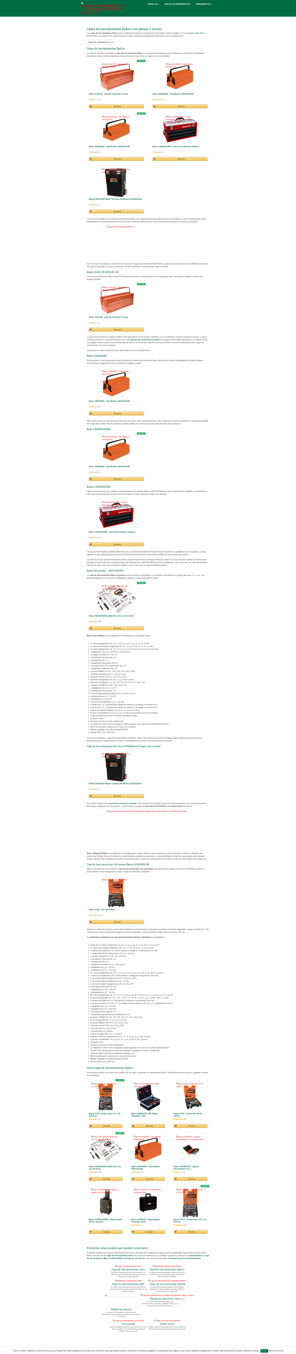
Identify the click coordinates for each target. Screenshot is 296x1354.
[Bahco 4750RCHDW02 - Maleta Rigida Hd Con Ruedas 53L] (105, 1202)
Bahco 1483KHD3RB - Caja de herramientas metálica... (176, 147)
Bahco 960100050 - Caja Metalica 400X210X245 (173, 94)
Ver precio (117, 106)
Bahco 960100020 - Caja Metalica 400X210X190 (109, 147)
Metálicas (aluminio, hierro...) (167, 1298)
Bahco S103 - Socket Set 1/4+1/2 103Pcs (188, 1115)
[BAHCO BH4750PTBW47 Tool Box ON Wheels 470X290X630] (116, 182)
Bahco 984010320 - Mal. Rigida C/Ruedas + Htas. (144, 1115)
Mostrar (110, 42)
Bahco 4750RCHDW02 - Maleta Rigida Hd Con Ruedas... (105, 1221)
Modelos (152, 4)
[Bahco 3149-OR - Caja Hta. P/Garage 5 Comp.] (116, 77)
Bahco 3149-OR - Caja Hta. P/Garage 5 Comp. (108, 94)
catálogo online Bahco (196, 33)
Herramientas (203, 4)
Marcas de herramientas (177, 4)
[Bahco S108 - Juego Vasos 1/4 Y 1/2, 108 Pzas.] (105, 1096)
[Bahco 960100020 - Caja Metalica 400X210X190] (116, 129)
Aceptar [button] (264, 1351)
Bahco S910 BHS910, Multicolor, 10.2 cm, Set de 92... (112, 616)
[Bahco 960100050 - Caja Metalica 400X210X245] (180, 77)
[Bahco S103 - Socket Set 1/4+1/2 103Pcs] (190, 1096)
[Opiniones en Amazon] (93, 99)
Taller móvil (167, 1323)
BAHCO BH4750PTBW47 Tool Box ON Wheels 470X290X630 (115, 199)
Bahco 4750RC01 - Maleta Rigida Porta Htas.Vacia (145, 1221)
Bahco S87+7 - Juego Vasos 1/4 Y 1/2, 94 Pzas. (190, 1221)
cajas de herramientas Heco (119, 1255)
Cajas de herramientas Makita (167, 1284)
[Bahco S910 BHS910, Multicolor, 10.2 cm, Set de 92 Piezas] (116, 599)
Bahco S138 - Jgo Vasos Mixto (102, 910)
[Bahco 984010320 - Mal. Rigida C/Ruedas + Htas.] (148, 1096)
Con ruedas (128, 1323)
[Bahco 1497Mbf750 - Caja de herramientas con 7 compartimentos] (190, 1149)
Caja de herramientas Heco (128, 1269)
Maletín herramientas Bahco (167, 1269)
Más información (276, 1351)
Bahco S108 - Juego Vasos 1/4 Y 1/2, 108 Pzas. (105, 1115)
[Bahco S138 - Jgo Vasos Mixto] (116, 892)
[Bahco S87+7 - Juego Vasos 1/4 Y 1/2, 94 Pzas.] (190, 1202)
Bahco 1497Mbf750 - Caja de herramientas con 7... (186, 1168)
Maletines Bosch (121, 1309)
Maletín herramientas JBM (128, 1284)
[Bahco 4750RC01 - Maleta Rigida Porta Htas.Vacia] (148, 1202)
